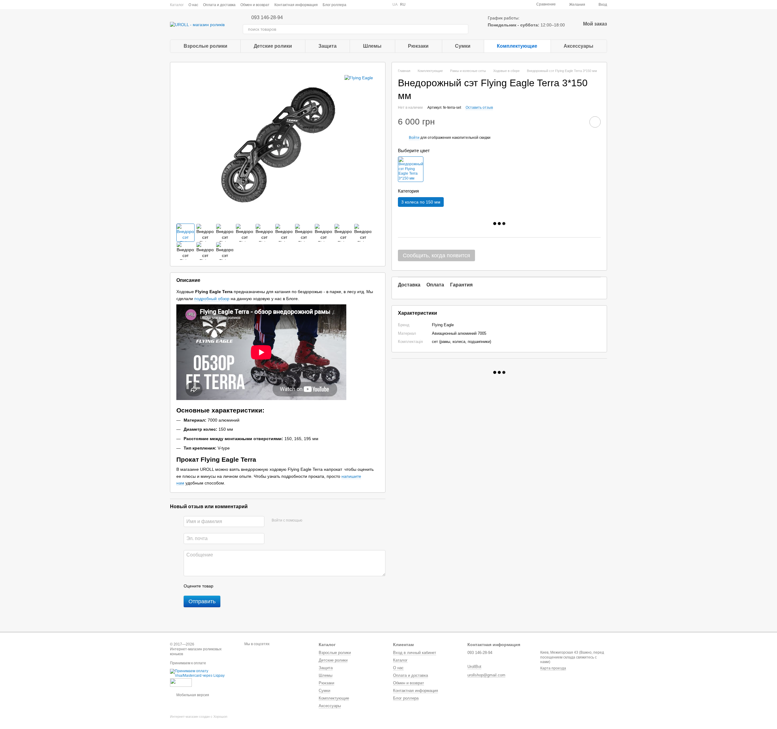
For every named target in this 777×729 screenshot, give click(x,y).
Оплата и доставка (219, 5)
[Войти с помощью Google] (318, 520)
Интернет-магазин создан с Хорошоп (198, 716)
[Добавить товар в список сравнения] (577, 121)
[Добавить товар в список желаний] (595, 122)
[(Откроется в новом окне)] (181, 682)
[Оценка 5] (262, 586)
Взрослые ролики (205, 46)
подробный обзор (211, 298)
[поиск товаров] (463, 29)
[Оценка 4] (252, 586)
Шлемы (372, 46)
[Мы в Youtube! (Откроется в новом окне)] (362, 4)
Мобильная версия (192, 695)
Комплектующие (517, 46)
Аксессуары (578, 46)
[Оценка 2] (233, 586)
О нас (193, 5)
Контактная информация (296, 5)
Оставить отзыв (479, 107)
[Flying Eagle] (359, 77)
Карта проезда (553, 668)
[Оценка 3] (243, 586)
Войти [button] (414, 137)
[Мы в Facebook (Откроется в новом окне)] (354, 4)
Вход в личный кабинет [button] (414, 652)
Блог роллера (334, 5)
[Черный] (410, 169)
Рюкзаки (418, 46)
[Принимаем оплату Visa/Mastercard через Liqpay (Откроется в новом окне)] (202, 673)
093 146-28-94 (267, 17)
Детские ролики (273, 46)
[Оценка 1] (223, 586)
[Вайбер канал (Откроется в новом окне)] (384, 4)
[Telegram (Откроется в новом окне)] (376, 4)
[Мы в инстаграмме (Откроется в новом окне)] (369, 4)
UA (395, 4)
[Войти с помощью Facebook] (309, 520)
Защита (327, 46)
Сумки (462, 46)
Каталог (177, 5)
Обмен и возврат (255, 5)
